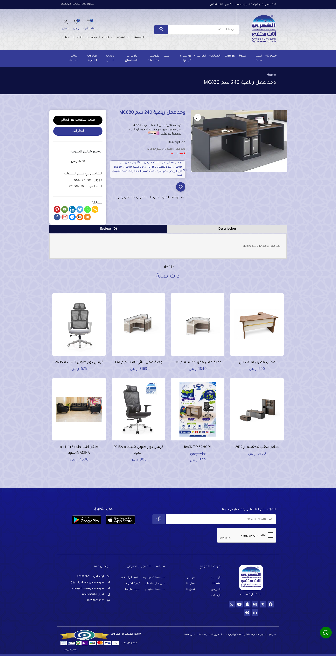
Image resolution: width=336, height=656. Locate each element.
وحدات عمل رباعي (127, 197)
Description (227, 229)
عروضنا (230, 56)
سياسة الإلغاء (132, 589)
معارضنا (92, 37)
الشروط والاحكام (130, 577)
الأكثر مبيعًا (258, 58)
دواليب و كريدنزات (185, 58)
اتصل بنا (65, 37)
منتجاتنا (271, 56)
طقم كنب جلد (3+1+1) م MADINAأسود (79, 450)
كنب (166, 56)
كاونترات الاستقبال (131, 58)
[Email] (64, 209)
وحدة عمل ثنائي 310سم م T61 (138, 362)
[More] (87, 217)
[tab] (227, 229)
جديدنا (242, 56)
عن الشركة (123, 37)
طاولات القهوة (92, 58)
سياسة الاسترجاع (155, 589)
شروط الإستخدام (155, 583)
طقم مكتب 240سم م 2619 (257, 447)
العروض (215, 589)
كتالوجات (107, 37)
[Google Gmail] (64, 217)
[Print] (79, 217)
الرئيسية (139, 37)
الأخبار (79, 37)
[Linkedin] (72, 209)
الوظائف (215, 595)
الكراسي (200, 56)
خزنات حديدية (73, 58)
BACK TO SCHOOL (198, 447)
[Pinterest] (57, 209)
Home (271, 75)
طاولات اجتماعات (153, 58)
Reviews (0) (108, 229)
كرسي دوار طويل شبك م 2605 (79, 362)
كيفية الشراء (133, 583)
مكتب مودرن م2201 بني (257, 362)
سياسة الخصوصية (154, 577)
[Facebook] (57, 217)
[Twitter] (79, 209)
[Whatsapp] (87, 209)
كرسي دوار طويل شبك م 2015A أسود (138, 450)
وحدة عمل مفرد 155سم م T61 (198, 362)
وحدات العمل (110, 58)
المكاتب (215, 56)
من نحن (191, 577)
